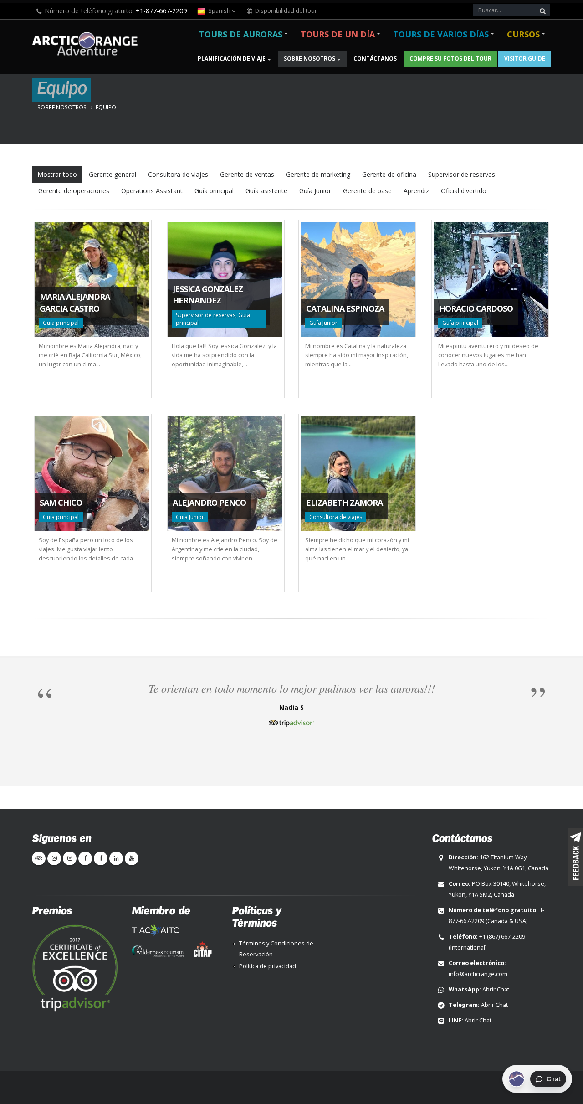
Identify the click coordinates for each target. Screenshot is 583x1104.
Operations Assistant (152, 190)
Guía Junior (315, 190)
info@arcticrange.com (478, 974)
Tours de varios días (441, 34)
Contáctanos (375, 58)
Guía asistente (266, 190)
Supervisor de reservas (461, 174)
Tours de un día (338, 34)
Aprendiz (416, 190)
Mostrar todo (57, 174)
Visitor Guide (524, 58)
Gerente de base (367, 190)
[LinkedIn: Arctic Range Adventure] (116, 858)
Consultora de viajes (178, 174)
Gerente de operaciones (73, 190)
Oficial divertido (463, 190)
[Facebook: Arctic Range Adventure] (85, 858)
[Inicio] (87, 45)
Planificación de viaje (232, 58)
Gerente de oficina (389, 174)
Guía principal (214, 190)
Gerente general (112, 174)
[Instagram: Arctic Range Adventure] (54, 858)
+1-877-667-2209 (161, 10)
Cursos (523, 34)
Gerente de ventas (247, 174)
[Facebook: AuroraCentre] (100, 858)
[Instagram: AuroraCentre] (70, 858)
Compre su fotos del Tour (450, 58)
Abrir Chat (495, 989)
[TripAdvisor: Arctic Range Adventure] (39, 858)
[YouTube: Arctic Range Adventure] (131, 858)
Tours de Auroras (240, 34)
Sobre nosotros (309, 58)
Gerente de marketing (318, 174)
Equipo (106, 107)
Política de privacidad (267, 966)
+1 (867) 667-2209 (502, 936)
